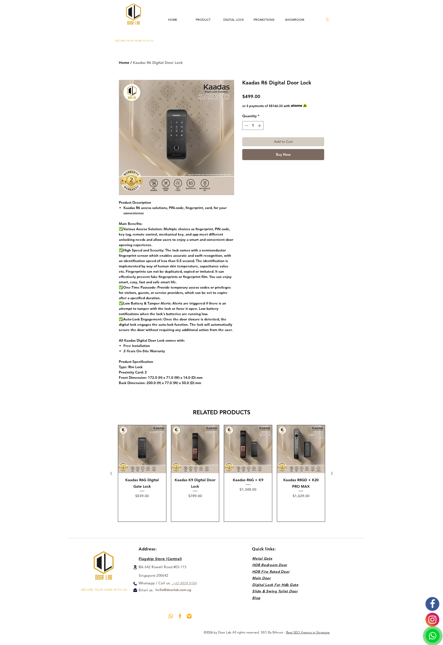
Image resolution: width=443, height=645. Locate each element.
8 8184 (191, 583)
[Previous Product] (111, 473)
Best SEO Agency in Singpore (308, 632)
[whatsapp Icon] (170, 616)
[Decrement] (246, 125)
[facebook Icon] (180, 616)
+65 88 (178, 583)
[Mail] (135, 590)
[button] (327, 20)
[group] (221, 473)
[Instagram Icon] (189, 616)
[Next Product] (332, 473)
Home (124, 62)
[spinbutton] (253, 125)
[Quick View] (142, 449)
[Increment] (260, 125)
